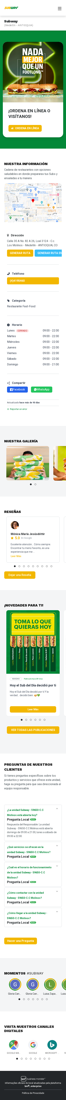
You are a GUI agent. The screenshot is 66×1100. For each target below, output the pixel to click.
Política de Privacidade (33, 1093)
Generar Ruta (20, 253)
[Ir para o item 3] (24, 566)
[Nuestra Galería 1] (27, 463)
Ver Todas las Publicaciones (33, 730)
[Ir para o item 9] (51, 566)
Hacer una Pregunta (20, 941)
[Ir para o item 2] (35, 484)
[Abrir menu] (60, 8)
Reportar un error (18, 409)
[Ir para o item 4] (28, 566)
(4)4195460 (17, 280)
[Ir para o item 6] (38, 566)
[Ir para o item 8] (47, 566)
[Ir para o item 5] (33, 566)
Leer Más (16, 556)
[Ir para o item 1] (31, 484)
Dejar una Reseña (19, 575)
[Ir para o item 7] (42, 566)
